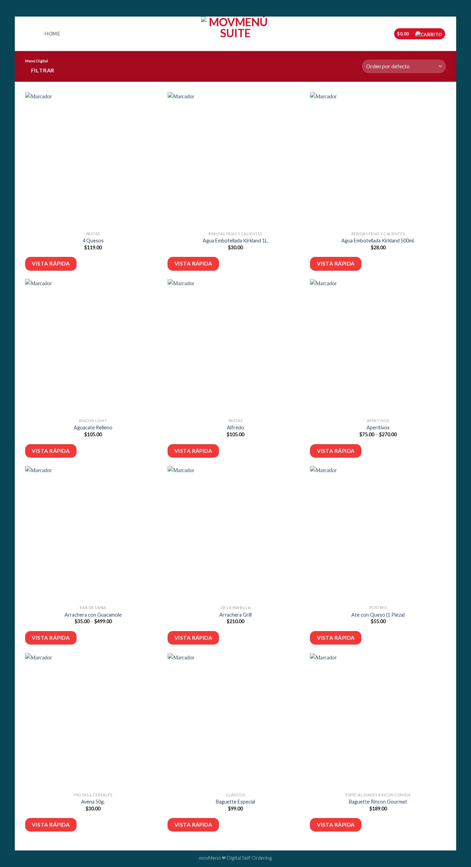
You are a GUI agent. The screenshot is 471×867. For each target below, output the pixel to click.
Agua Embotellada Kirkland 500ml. (378, 240)
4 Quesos (93, 240)
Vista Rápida (51, 263)
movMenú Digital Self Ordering (235, 858)
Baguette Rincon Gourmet (378, 802)
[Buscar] (32, 34)
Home (52, 34)
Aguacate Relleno (93, 427)
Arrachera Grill (235, 615)
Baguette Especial (235, 802)
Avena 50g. (93, 802)
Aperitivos (378, 427)
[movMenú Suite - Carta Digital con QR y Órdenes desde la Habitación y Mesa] (235, 34)
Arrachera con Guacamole (93, 615)
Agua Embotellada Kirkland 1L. (235, 240)
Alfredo (235, 427)
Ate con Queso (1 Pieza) (378, 615)
